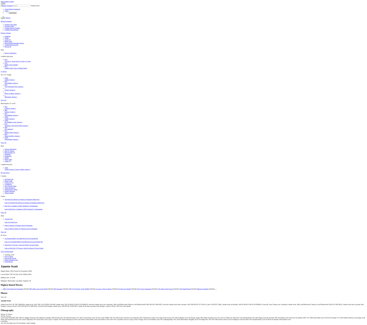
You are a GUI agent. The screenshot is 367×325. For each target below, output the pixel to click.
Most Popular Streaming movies (14, 43)
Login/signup (12, 13)
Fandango (8, 36)
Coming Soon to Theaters (12, 28)
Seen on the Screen (10, 258)
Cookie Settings (30, 323)
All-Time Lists (9, 179)
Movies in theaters (6, 21)
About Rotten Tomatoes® (12, 9)
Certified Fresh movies (11, 45)
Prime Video (8, 41)
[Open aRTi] (3, 3)
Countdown (8, 184)
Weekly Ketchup (10, 191)
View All (3, 100)
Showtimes (10, 251)
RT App (3, 173)
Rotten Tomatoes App (11, 260)
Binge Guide (8, 181)
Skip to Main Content (7, 1)
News (8, 173)
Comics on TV (9, 183)
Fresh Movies (9, 262)
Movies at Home (6, 33)
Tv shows (4, 71)
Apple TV (8, 40)
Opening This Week (11, 24)
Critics (7, 11)
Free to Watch (9, 256)
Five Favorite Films (10, 186)
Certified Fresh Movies (11, 30)
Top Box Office (9, 26)
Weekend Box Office (11, 189)
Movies (8, 18)
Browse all (8, 46)
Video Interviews (10, 188)
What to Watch (11, 53)
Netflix (7, 38)
